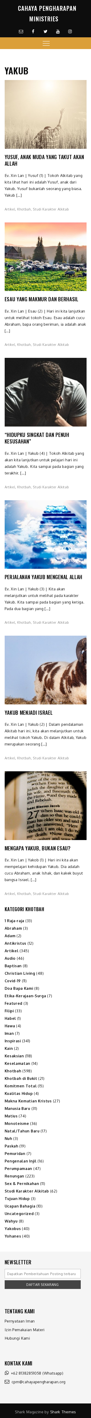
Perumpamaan (18, 1168)
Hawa (10, 1026)
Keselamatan (18, 1063)
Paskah (11, 1146)
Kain (9, 1048)
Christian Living (20, 973)
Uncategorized (19, 1213)
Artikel (10, 209)
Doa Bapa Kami (19, 988)
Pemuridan (15, 1153)
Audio (10, 958)
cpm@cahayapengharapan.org (37, 1382)
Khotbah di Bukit (21, 1078)
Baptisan (13, 965)
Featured (14, 1003)
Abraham (13, 928)
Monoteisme (17, 1123)
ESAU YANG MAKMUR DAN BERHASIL (41, 299)
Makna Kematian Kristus (28, 1101)
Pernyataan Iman (20, 1321)
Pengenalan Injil (21, 1161)
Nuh (8, 1138)
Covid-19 (13, 980)
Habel (10, 1018)
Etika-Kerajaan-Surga (25, 996)
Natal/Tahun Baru (22, 1131)
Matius (11, 1116)
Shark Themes (63, 1412)
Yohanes (13, 1236)
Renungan (14, 1176)
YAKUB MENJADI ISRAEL (29, 712)
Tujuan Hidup (17, 1198)
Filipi (9, 1011)
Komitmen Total (21, 1086)
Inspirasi (13, 1041)
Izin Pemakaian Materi (25, 1329)
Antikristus (16, 943)
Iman (9, 1033)
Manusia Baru (17, 1108)
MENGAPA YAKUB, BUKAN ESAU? (38, 848)
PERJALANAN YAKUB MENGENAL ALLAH (44, 576)
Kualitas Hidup (19, 1093)
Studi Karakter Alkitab (51, 209)
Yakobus (13, 1228)
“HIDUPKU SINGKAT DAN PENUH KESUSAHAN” (37, 438)
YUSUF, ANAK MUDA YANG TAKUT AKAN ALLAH (44, 160)
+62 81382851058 (25, 1373)
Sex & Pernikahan (22, 1183)
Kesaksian (14, 1056)
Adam (10, 935)
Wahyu (11, 1221)
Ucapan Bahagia (20, 1206)
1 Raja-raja (14, 920)
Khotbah (24, 209)
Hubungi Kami (17, 1338)
